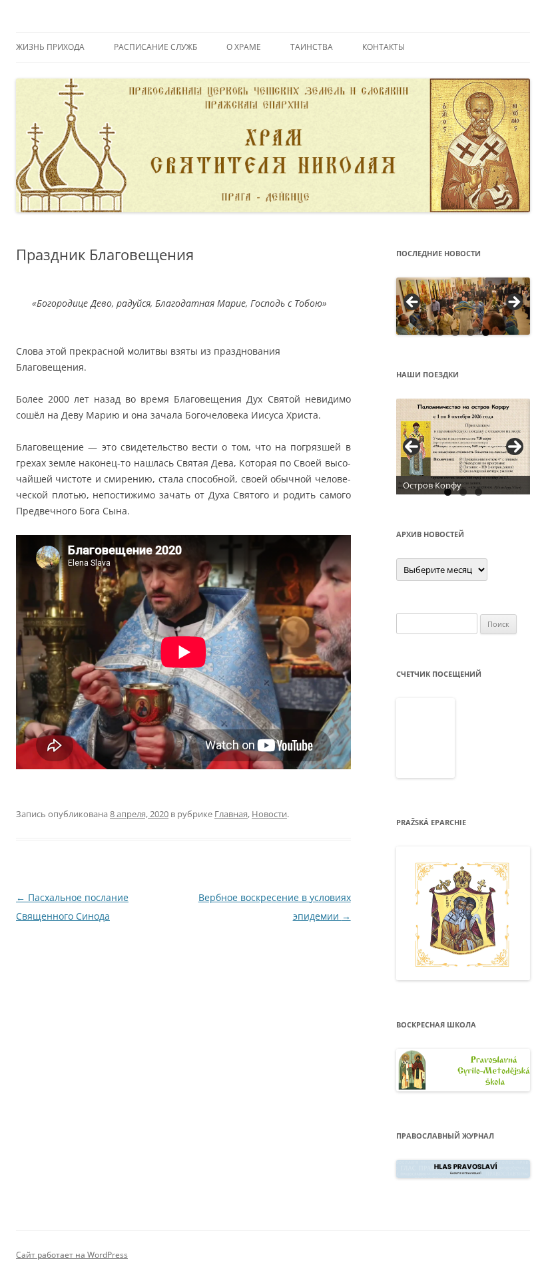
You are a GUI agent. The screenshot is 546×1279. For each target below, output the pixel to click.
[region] (463, 306)
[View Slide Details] (463, 306)
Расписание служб (155, 47)
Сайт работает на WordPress (72, 1254)
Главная (231, 814)
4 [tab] (485, 332)
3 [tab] (470, 332)
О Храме (243, 47)
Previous (411, 446)
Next (514, 446)
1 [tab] (439, 332)
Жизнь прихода (50, 47)
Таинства (311, 47)
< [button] (413, 303)
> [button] (513, 303)
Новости (269, 814)
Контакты (383, 47)
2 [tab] (455, 332)
